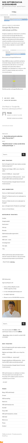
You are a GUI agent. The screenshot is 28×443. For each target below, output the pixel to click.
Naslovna (4, 401)
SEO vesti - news (9, 98)
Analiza (4, 218)
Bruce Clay (6, 335)
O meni (4, 395)
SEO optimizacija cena (8, 404)
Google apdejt (6, 221)
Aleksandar (16, 25)
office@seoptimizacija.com (15, 291)
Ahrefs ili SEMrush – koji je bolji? (10, 174)
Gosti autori (5, 224)
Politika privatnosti (6, 434)
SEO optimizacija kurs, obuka (9, 413)
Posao (3, 423)
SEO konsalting (6, 398)
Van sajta (4, 245)
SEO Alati (4, 417)
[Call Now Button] (1, 442)
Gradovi (4, 426)
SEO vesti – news (6, 239)
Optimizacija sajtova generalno (10, 233)
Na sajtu (4, 230)
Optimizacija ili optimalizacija (15, 193)
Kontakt (4, 407)
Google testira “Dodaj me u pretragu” (16, 206)
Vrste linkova (10, 209)
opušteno (4, 236)
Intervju (4, 227)
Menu (14, 12)
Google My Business (10, 100)
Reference (5, 420)
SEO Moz (12, 262)
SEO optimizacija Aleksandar (12, 3)
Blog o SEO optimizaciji (8, 392)
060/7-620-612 (10, 294)
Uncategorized (6, 242)
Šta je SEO (5, 410)
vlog (3, 248)
